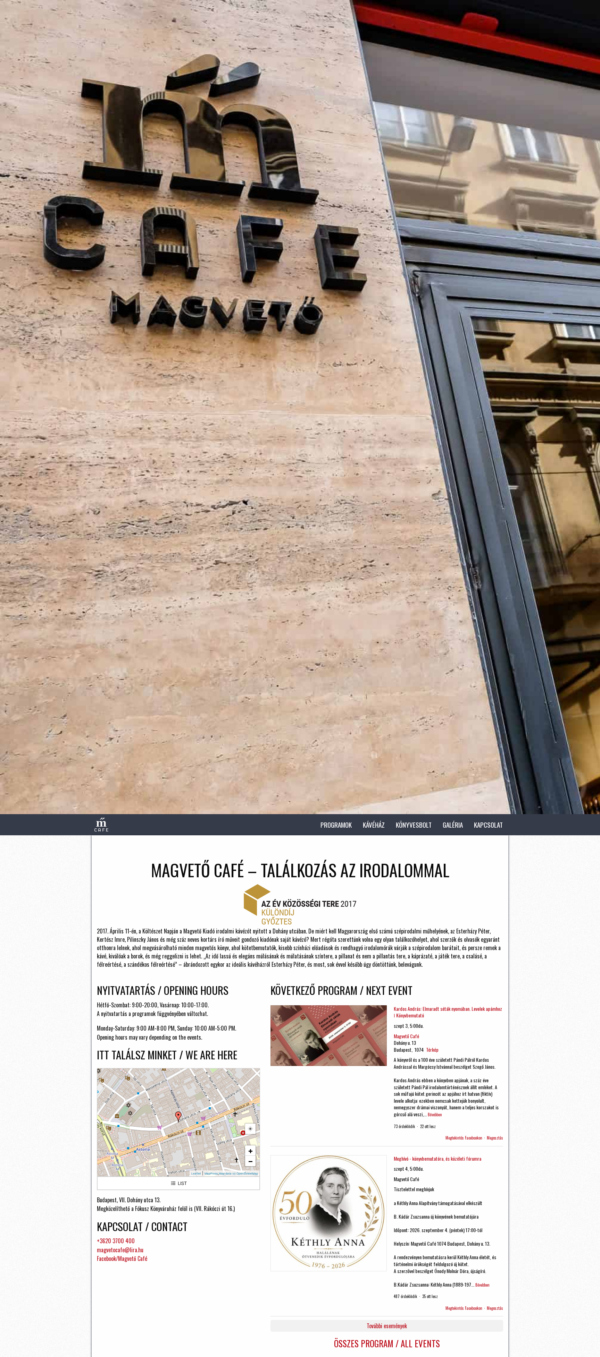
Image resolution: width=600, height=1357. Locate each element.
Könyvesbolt (414, 825)
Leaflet (196, 1173)
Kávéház (374, 825)
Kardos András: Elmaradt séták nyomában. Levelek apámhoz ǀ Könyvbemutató (448, 1012)
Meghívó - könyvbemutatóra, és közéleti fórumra (437, 1158)
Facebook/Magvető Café (122, 1258)
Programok (336, 825)
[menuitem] (336, 824)
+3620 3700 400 (116, 1241)
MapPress (211, 1173)
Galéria (453, 825)
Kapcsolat (488, 825)
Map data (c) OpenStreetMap (238, 1173)
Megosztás (495, 1138)
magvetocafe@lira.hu (120, 1250)
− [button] (250, 1161)
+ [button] (250, 1150)
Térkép (432, 1049)
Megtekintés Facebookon (463, 1138)
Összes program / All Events (387, 1343)
